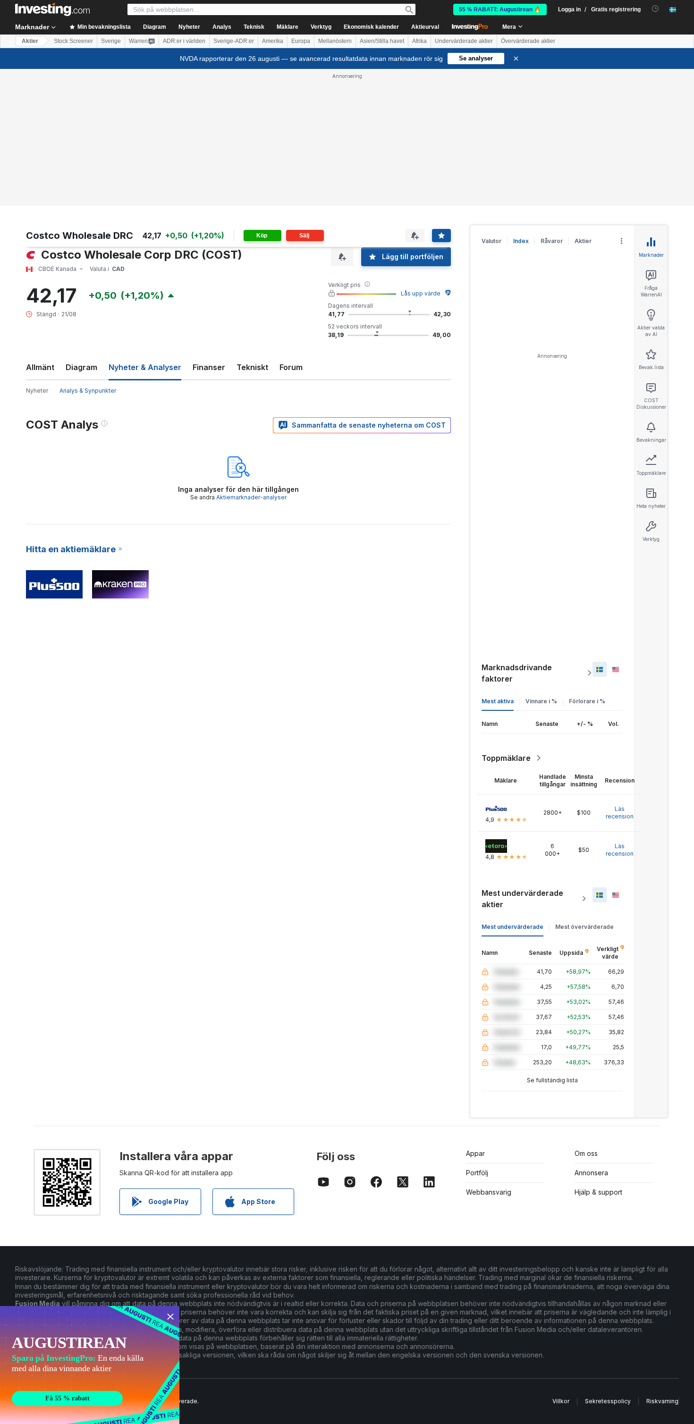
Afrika (419, 41)
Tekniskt (252, 367)
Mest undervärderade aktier (522, 898)
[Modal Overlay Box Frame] (89, 1365)
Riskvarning (662, 1401)
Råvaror (552, 240)
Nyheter (37, 390)
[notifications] (655, 8)
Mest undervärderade (512, 926)
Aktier (30, 41)
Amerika (272, 41)
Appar (475, 1153)
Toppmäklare (506, 758)
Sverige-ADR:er (233, 41)
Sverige (111, 41)
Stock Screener (73, 41)
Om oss (586, 1153)
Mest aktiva (498, 701)
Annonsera (591, 1173)
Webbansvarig (488, 1192)
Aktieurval (425, 27)
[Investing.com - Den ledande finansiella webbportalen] (52, 9)
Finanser (209, 367)
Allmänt (40, 367)
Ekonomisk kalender (371, 27)
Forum (291, 367)
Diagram (81, 367)
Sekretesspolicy (608, 1401)
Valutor (491, 240)
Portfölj (477, 1173)
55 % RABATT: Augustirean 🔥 (500, 9)
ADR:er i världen (184, 41)
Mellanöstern (335, 41)
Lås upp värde (420, 293)
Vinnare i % (541, 701)
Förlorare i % (587, 701)
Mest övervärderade (584, 926)
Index (521, 240)
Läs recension (620, 812)
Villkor (560, 1401)
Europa (300, 41)
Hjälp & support (598, 1192)
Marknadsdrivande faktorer (517, 673)
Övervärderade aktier (528, 41)
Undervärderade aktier (464, 41)
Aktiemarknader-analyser (251, 497)
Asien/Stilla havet (382, 41)
